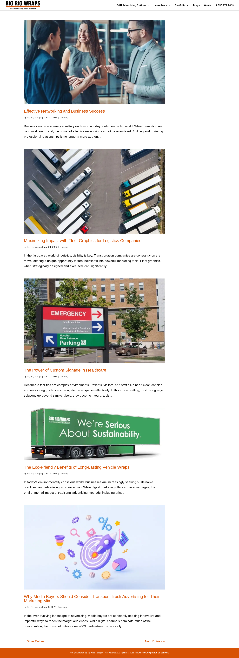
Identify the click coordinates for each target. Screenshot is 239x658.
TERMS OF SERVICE (160, 653)
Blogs (196, 5)
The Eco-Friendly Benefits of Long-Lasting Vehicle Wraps (76, 467)
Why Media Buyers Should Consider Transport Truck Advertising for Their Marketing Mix (92, 598)
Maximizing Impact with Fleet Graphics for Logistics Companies (82, 240)
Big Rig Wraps (34, 117)
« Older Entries (34, 641)
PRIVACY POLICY (142, 653)
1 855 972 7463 (225, 5)
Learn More (160, 5)
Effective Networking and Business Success (64, 111)
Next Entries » (155, 641)
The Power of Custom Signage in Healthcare (65, 370)
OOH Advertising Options (131, 5)
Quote (207, 5)
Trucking (63, 117)
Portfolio (180, 5)
